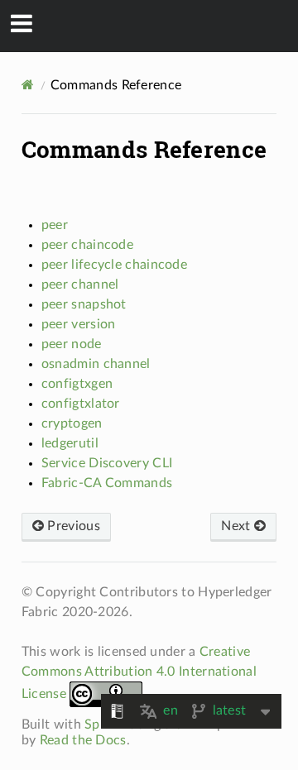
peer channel (80, 284)
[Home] (28, 85)
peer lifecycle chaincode (114, 264)
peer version (78, 324)
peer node (71, 344)
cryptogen (72, 423)
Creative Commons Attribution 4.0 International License (139, 673)
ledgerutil (70, 443)
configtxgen (77, 383)
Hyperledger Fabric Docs (160, 25)
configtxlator (80, 403)
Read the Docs (83, 740)
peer (54, 225)
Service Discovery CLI (106, 463)
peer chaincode (87, 244)
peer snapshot (84, 304)
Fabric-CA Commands (106, 483)
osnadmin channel (96, 364)
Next (237, 526)
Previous (72, 526)
